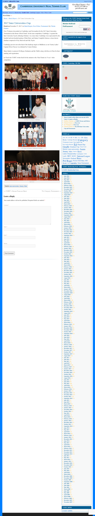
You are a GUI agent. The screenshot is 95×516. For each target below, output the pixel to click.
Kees (80, 151)
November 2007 (68, 502)
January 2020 (67, 304)
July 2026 (66, 176)
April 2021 (67, 285)
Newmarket (66, 158)
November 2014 (68, 409)
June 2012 (66, 441)
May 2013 (66, 430)
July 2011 (66, 456)
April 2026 (67, 181)
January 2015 (67, 407)
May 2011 (66, 457)
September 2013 (68, 426)
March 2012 (67, 446)
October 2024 (67, 213)
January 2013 (67, 437)
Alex (86, 137)
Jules (70, 151)
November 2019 (68, 307)
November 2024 (68, 211)
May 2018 (66, 339)
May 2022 (66, 261)
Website (5, 243)
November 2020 (68, 291)
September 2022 (68, 256)
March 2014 (67, 417)
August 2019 (67, 313)
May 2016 (66, 383)
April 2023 (67, 243)
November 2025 (68, 189)
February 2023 (68, 246)
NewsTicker (7, 15)
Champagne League (68, 142)
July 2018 (66, 335)
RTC (86, 161)
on (68, 117)
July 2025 (66, 196)
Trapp (68, 163)
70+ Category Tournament (51, 191)
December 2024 (68, 209)
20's (67, 137)
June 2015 (66, 402)
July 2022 (66, 257)
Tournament (44, 26)
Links (50, 12)
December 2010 (68, 463)
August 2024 (67, 217)
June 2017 (66, 359)
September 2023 (68, 235)
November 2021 (68, 272)
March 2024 (67, 224)
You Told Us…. (67, 114)
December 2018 (68, 328)
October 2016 (67, 374)
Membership (18, 12)
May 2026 (66, 180)
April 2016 (67, 385)
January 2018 (67, 346)
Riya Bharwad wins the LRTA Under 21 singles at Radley (76, 118)
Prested (75, 161)
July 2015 (66, 400)
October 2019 (67, 309)
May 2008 (66, 493)
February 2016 (68, 389)
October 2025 (67, 191)
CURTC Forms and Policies (83, 121)
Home (5, 18)
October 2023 (67, 233)
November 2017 (68, 350)
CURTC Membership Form (70, 170)
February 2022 (68, 267)
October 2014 (67, 411)
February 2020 (68, 302)
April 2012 (67, 444)
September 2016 (68, 376)
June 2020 (66, 296)
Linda (85, 154)
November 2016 (68, 372)
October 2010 (67, 467)
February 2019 (68, 324)
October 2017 (67, 352)
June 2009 (66, 485)
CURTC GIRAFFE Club (11, 1)
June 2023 (66, 239)
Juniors (75, 151)
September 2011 (68, 454)
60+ (76, 137)
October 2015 (67, 396)
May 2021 (66, 283)
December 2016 (68, 370)
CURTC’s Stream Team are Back (15, 191)
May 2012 (66, 443)
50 (73, 137)
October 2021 (67, 274)
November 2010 (68, 465)
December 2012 (68, 439)
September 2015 (68, 398)
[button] (66, 78)
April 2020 (67, 298)
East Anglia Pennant (68, 144)
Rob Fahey (81, 161)
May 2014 (66, 413)
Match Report (13, 18)
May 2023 (66, 241)
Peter (79, 158)
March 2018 (67, 343)
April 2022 (67, 263)
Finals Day (81, 144)
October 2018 (67, 331)
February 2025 (68, 206)
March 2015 (67, 404)
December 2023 (68, 230)
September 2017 (68, 354)
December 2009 (68, 476)
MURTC (74, 156)
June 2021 (66, 281)
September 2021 (68, 276)
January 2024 (67, 228)
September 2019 (68, 311)
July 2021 (66, 280)
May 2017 (66, 361)
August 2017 (67, 356)
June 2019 (66, 317)
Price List (77, 123)
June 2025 (66, 198)
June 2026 (66, 178)
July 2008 (66, 491)
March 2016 (67, 387)
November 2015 (68, 394)
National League (83, 156)
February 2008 (68, 498)
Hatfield (65, 149)
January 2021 (67, 289)
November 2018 (68, 330)
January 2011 (67, 461)
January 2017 (67, 369)
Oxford (73, 158)
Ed (75, 144)
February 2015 (68, 406)
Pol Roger (67, 161)
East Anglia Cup (78, 142)
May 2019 (66, 319)
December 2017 (68, 348)
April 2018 (67, 341)
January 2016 (67, 391)
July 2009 (66, 483)
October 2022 (67, 254)
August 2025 (67, 194)
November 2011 (68, 452)
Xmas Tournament (83, 163)
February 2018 (68, 344)
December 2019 (68, 306)
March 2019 (67, 322)
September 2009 (68, 481)
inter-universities (14, 186)
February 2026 (68, 185)
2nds (64, 137)
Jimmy (21, 186)
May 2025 (66, 200)
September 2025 (68, 193)
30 (69, 137)
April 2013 (67, 431)
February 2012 (68, 448)
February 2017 (68, 367)
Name (5, 226)
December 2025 (68, 187)
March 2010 (67, 474)
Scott (65, 163)
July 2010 (66, 469)
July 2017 (66, 357)
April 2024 (67, 222)
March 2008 (67, 496)
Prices (46, 12)
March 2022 (67, 265)
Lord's (65, 156)
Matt (25, 186)
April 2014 (67, 415)
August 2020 (67, 294)
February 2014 (68, 419)
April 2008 (67, 494)
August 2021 (67, 278)
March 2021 (67, 287)
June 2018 (66, 337)
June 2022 (66, 259)
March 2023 (67, 244)
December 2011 (68, 450)
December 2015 (68, 393)
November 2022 (68, 252)
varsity (73, 163)
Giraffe (66, 147)
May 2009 (66, 487)
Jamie (82, 149)
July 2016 (66, 380)
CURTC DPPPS (67, 511)
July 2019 (66, 315)
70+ (79, 137)
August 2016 (67, 378)
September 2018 (68, 333)
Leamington (80, 154)
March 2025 (67, 204)
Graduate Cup (74, 147)
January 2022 (67, 269)
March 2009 (67, 489)
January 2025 (67, 207)
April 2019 (67, 320)
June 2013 (66, 428)
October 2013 (67, 424)
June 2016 (66, 381)
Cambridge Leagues (35, 12)
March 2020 (67, 300)
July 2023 (66, 237)
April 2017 (67, 363)
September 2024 (68, 215)
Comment (6, 205)
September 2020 (68, 293)
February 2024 (68, 226)
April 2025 (67, 202)
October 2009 (67, 480)
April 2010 (67, 472)
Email (5, 235)
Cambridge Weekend (72, 140)
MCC (69, 156)
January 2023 (67, 248)
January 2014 (67, 420)
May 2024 (66, 220)
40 (71, 137)
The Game (5, 12)
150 (82, 137)
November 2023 (68, 231)
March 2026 (67, 183)
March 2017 (67, 365)
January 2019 (67, 326)
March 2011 (67, 459)
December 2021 (68, 270)
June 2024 (66, 219)
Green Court (83, 147)
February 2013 (68, 435)
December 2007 (68, 500)
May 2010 (66, 470)
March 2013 (67, 433)
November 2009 (68, 478)
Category (83, 140)
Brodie (65, 140)
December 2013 (68, 422)
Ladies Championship (69, 154)
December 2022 (68, 250)
